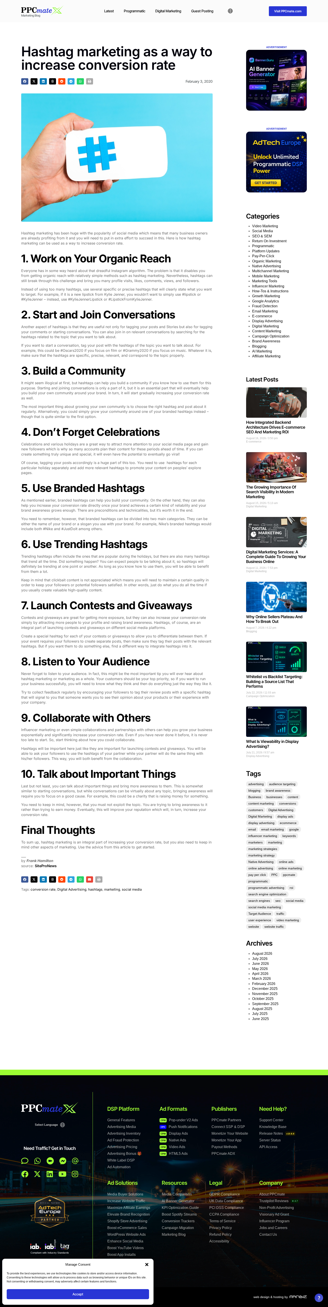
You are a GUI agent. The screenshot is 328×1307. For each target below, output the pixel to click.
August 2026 (262, 953)
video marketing (287, 920)
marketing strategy (261, 855)
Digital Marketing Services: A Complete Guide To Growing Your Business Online (276, 557)
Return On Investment (269, 241)
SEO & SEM (262, 236)
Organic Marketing (266, 261)
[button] (147, 1264)
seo (277, 900)
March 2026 (261, 978)
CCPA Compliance (224, 1214)
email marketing (272, 829)
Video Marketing (265, 226)
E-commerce (262, 316)
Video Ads (173, 1147)
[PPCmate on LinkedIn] (49, 1174)
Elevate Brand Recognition (128, 1214)
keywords (289, 836)
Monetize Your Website (230, 1133)
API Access (268, 1147)
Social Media (262, 231)
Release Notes (276, 1133)
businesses (274, 797)
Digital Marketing (168, 11)
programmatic (258, 881)
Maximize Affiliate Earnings (128, 1208)
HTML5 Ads (174, 1153)
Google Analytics (265, 301)
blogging (254, 790)
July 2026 (260, 959)
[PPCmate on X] (37, 1174)
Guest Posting (202, 11)
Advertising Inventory (124, 1133)
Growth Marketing (266, 296)
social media (132, 889)
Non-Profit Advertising (276, 1208)
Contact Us (268, 1234)
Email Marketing (265, 311)
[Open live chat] (24, 1160)
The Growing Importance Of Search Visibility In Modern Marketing (271, 492)
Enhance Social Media (125, 1241)
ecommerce (288, 823)
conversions (287, 803)
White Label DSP (121, 1160)
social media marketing (264, 907)
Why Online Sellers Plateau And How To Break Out (274, 619)
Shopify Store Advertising (127, 1221)
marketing (112, 889)
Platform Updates (266, 251)
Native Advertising (266, 266)
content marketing (261, 803)
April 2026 (260, 974)
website (253, 926)
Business (254, 797)
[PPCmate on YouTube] (62, 1174)
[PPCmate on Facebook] (24, 1174)
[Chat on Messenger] (62, 1160)
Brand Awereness (266, 341)
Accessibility (219, 1241)
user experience (259, 920)
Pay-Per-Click (263, 256)
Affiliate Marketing (266, 356)
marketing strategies (262, 849)
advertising (256, 784)
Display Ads (174, 1133)
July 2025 (260, 1014)
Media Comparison (177, 1194)
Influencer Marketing (268, 286)
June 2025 (260, 1019)
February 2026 (263, 984)
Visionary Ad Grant (274, 1214)
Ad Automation (119, 1167)
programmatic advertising (266, 888)
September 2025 (265, 1004)
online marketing (290, 868)
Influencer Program (274, 1221)
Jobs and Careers (273, 1228)
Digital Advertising (71, 889)
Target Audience (259, 913)
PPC (274, 875)
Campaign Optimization (270, 336)
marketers (255, 842)
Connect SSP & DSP (228, 1127)
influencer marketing (262, 836)
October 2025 (263, 999)
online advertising (260, 868)
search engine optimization (267, 894)
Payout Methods (224, 1147)
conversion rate (43, 889)
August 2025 (262, 1009)
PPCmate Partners (226, 1120)
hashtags (95, 889)
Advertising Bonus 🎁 (124, 1153)
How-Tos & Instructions (270, 291)
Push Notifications (179, 1127)
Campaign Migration (178, 1228)
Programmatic (134, 11)
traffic (280, 913)
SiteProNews (46, 866)
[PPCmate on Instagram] (75, 1174)
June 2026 (260, 963)
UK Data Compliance (226, 1201)
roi (291, 888)
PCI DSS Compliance (226, 1208)
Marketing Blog (174, 1234)
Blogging (259, 346)
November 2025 (265, 994)
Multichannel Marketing (270, 271)
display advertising (261, 823)
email (252, 829)
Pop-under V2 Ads (179, 1120)
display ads (285, 816)
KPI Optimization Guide (180, 1208)
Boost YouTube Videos (125, 1248)
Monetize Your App (226, 1140)
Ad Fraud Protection (123, 1140)
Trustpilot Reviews (278, 1201)
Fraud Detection (265, 306)
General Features (121, 1120)
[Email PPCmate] (75, 1161)
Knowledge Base (272, 1127)
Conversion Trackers (178, 1221)
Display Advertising (267, 321)
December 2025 (265, 989)
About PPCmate (272, 1194)
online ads (286, 862)
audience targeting (282, 784)
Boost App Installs (121, 1254)
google (294, 829)
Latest (109, 11)
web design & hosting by (270, 1297)
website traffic (274, 926)
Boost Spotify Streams (179, 1214)
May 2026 (260, 969)
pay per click (257, 875)
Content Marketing (266, 331)
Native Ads (173, 1140)
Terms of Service (222, 1221)
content (293, 797)
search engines (259, 900)
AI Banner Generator (178, 1201)
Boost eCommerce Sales (127, 1228)
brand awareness (278, 790)
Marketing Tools (264, 281)
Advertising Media (121, 1127)
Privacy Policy (220, 1228)
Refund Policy (220, 1234)
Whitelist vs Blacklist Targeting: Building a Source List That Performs (274, 681)
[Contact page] (50, 1160)
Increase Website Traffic (126, 1201)
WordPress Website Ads (126, 1234)
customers (255, 810)
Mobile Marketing (265, 276)
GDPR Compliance (224, 1194)
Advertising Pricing (122, 1147)
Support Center (271, 1120)
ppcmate (289, 875)
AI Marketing (262, 351)
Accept (78, 1294)
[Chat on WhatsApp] (37, 1160)
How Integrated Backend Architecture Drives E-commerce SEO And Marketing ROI (275, 427)
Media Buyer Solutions (125, 1194)
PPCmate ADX (223, 1153)
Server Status (270, 1140)
